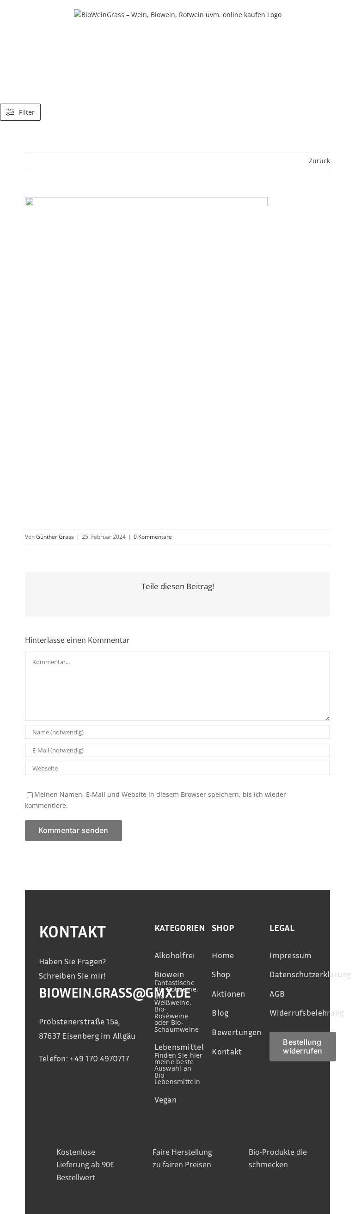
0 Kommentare (153, 537)
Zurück (319, 160)
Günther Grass (55, 537)
